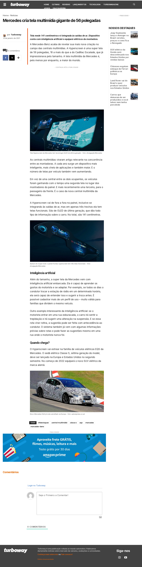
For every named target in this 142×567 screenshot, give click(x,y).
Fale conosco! (67, 554)
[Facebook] (5, 57)
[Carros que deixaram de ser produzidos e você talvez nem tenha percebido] (134, 96)
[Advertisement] (67, 88)
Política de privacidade (46, 559)
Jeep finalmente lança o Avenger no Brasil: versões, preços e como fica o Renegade (119, 38)
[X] (12, 57)
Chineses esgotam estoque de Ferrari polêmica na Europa (119, 70)
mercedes (89, 422)
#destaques (43, 422)
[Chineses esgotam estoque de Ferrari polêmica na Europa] (134, 68)
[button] (133, 4)
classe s (73, 422)
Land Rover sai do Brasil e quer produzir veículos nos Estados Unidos (119, 84)
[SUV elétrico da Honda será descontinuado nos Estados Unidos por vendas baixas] (134, 51)
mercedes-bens (37, 426)
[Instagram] (119, 557)
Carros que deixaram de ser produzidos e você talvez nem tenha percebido (119, 99)
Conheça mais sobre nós (48, 554)
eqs (81, 422)
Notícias (14, 15)
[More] (18, 57)
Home (6, 15)
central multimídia (59, 422)
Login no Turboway (36, 485)
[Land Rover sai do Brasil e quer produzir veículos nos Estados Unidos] (134, 82)
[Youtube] (125, 557)
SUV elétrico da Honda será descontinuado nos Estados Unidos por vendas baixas (119, 54)
